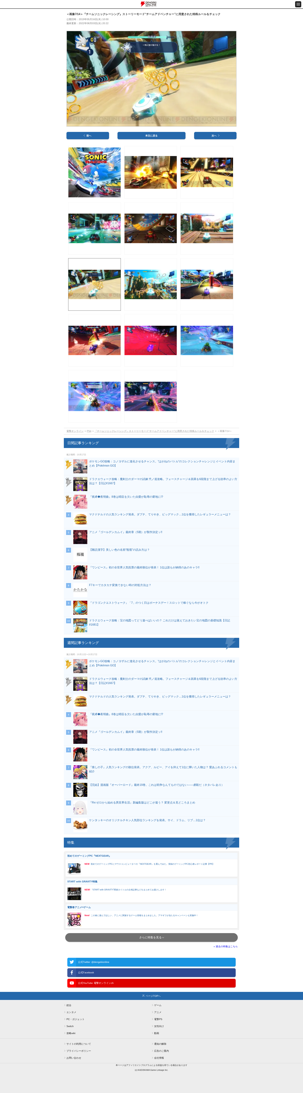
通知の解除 (160, 1043)
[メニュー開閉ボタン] (298, 4)
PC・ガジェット (75, 1019)
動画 (156, 1033)
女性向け (159, 1026)
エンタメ (71, 1012)
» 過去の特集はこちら (226, 946)
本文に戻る (151, 135)
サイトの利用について (78, 1043)
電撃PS (158, 1019)
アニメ (157, 1012)
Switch (70, 1026)
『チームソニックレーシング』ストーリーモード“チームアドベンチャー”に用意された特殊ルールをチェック (154, 431)
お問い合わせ (73, 1057)
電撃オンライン (75, 431)
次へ (214, 135)
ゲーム (157, 1005)
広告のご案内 (161, 1050)
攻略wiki (70, 1033)
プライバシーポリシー (78, 1050)
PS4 (89, 431)
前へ (88, 135)
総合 (68, 1005)
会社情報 (159, 1057)
